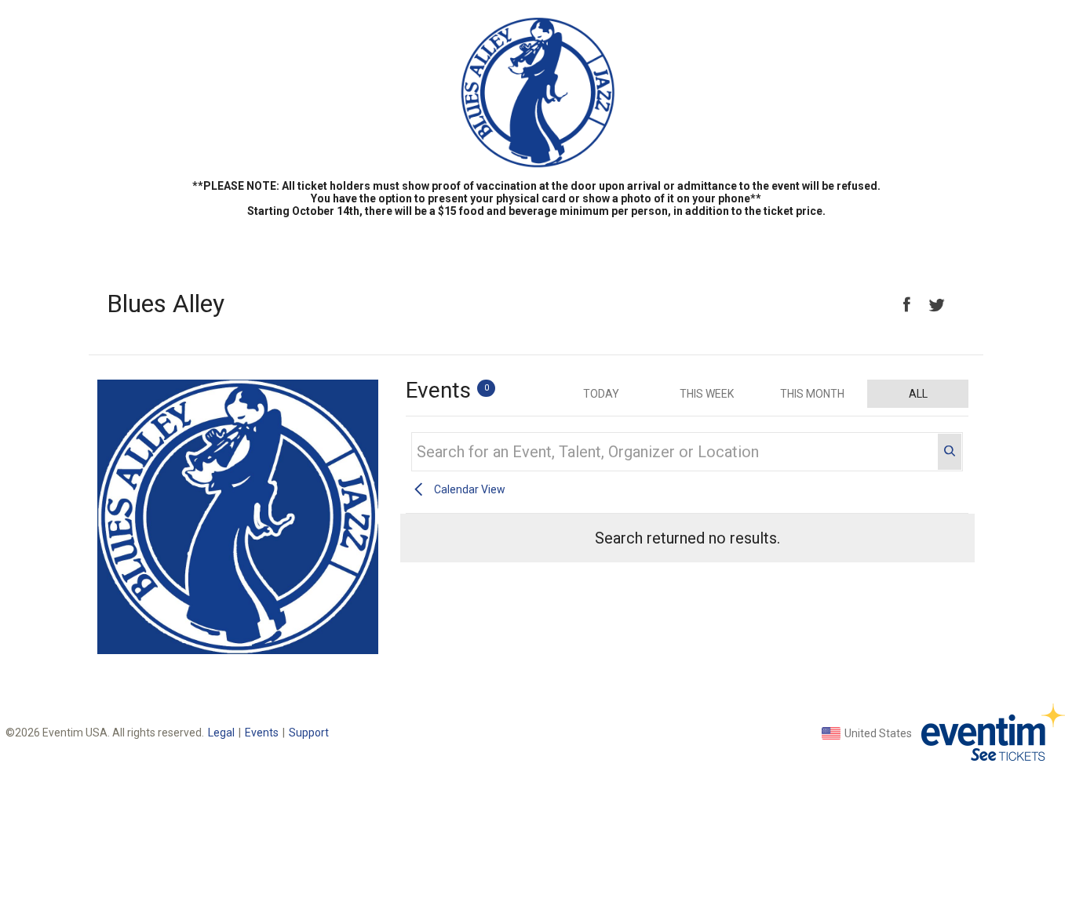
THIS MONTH (812, 393)
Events (262, 732)
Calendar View (469, 489)
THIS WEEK (707, 393)
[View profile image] (237, 650)
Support (309, 732)
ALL (918, 393)
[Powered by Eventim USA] (993, 732)
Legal (221, 732)
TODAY (601, 393)
